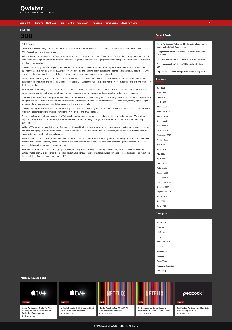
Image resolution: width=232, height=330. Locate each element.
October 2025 (163, 130)
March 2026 (162, 107)
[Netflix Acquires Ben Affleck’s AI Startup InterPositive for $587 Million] (154, 293)
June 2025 (161, 149)
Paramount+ (83, 23)
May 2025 (161, 154)
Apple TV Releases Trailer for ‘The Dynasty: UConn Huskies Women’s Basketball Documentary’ (182, 45)
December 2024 (164, 177)
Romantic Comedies (165, 266)
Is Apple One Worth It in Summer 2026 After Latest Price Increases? (181, 53)
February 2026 (163, 111)
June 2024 (161, 206)
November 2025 (164, 126)
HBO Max (51, 23)
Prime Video (111, 23)
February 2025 (163, 168)
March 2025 (162, 163)
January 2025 (162, 173)
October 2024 (163, 187)
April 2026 (161, 102)
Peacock (97, 23)
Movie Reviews (129, 23)
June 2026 (161, 92)
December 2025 (164, 121)
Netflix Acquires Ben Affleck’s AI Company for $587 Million (182, 59)
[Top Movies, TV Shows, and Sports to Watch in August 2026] (193, 293)
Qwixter (31, 8)
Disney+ (38, 23)
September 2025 (164, 135)
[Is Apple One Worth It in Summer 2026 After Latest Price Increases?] (77, 293)
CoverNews (121, 326)
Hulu (61, 23)
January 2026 (162, 116)
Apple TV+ (25, 23)
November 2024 (164, 182)
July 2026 (161, 88)
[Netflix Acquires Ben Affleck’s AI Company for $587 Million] (116, 293)
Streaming (161, 271)
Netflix (70, 23)
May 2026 (161, 97)
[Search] (210, 23)
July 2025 (161, 144)
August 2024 (162, 196)
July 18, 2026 (30, 316)
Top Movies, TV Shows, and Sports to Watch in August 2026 (182, 71)
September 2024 (164, 192)
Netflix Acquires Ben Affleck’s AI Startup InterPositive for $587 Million (181, 65)
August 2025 (162, 140)
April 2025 (161, 159)
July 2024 (161, 201)
